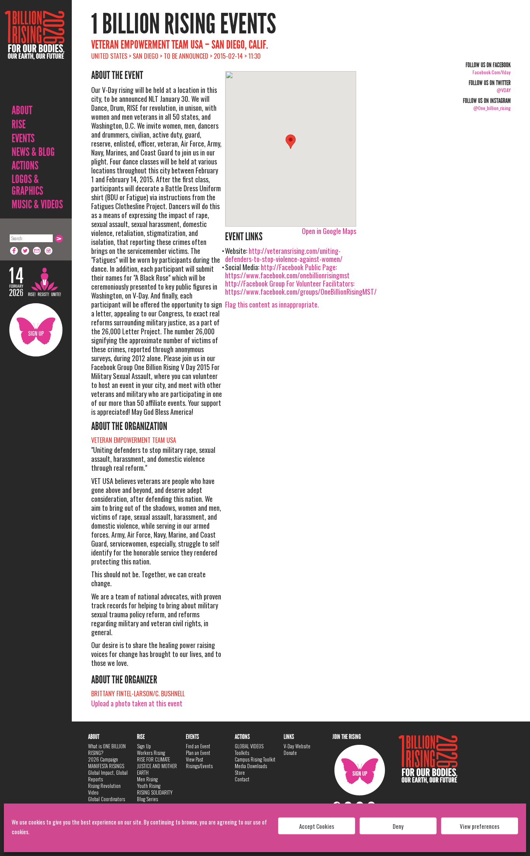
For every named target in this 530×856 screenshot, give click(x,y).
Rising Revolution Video (104, 789)
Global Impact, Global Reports (108, 776)
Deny (398, 826)
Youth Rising (148, 786)
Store (240, 772)
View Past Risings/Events (199, 762)
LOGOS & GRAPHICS (27, 185)
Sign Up (36, 330)
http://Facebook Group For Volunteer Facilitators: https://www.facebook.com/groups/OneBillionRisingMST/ (301, 287)
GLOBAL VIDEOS (249, 746)
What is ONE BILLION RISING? (107, 749)
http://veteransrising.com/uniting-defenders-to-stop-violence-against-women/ (284, 255)
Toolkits (242, 752)
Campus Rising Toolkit (255, 759)
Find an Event (198, 746)
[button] (291, 142)
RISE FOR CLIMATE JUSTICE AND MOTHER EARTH (157, 765)
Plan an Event (198, 752)
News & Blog (33, 152)
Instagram (49, 250)
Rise (19, 124)
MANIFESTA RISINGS (106, 766)
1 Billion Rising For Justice (34, 54)
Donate (290, 752)
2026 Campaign (103, 759)
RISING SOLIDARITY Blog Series (155, 795)
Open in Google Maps (329, 231)
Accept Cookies (316, 826)
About (22, 110)
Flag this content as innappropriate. (272, 304)
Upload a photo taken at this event (136, 703)
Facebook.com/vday (492, 72)
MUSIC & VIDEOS (37, 204)
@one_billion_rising (492, 108)
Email (37, 250)
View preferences (479, 826)
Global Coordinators (106, 799)
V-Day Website (297, 746)
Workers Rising (151, 752)
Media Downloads (251, 766)
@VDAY (504, 90)
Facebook (14, 250)
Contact (242, 779)
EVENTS (23, 138)
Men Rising (147, 779)
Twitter (25, 250)
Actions (25, 166)
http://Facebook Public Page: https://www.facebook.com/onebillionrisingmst (287, 271)
